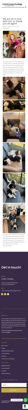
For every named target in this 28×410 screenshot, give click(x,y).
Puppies (3, 348)
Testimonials (6, 28)
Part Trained (4, 345)
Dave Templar (7, 26)
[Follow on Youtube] (8, 294)
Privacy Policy (22, 338)
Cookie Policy (15, 338)
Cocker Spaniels (5, 353)
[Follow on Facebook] (2, 294)
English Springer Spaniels (7, 351)
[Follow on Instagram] (5, 294)
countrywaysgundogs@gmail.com (11, 290)
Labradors (3, 356)
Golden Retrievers (5, 373)
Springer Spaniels (5, 365)
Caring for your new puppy (7, 358)
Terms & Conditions (6, 338)
